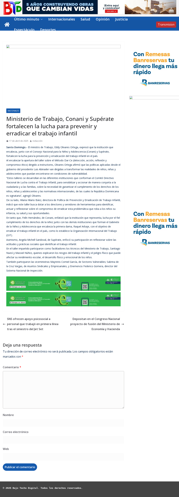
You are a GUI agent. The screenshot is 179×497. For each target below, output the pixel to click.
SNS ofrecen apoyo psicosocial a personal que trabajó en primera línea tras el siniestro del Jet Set (32, 324)
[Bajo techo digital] (7, 24)
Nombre (8, 415)
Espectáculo (24, 29)
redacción (37, 140)
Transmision (166, 24)
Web (6, 449)
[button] (41, 19)
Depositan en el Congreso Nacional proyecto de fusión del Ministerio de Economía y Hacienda (95, 324)
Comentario (12, 367)
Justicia (121, 19)
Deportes (48, 29)
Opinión (103, 19)
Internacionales (61, 19)
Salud (85, 19)
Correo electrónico (15, 432)
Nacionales (13, 111)
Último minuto (26, 19)
